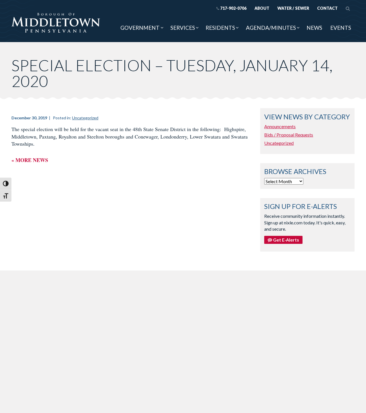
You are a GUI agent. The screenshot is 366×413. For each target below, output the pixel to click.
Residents (220, 27)
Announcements (280, 126)
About (261, 8)
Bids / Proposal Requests (288, 134)
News (314, 27)
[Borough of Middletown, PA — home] (55, 23)
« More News (29, 160)
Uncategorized (85, 117)
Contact (327, 8)
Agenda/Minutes (271, 27)
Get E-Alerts (285, 239)
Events (340, 27)
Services (182, 27)
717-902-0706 (233, 8)
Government (140, 27)
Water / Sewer (293, 8)
